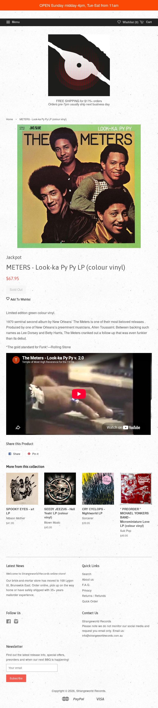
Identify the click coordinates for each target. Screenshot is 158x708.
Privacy (87, 590)
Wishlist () (130, 22)
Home (9, 119)
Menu (15, 22)
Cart (148, 22)
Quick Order (90, 601)
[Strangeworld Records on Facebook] (8, 622)
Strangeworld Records (90, 691)
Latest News (15, 566)
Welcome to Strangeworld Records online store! (36, 573)
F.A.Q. (86, 585)
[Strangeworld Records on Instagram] (16, 622)
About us (88, 579)
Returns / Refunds (94, 596)
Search (86, 574)
